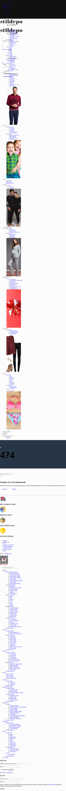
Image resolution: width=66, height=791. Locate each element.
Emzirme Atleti (12, 59)
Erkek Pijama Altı (13, 74)
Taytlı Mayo (12, 388)
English (7, 10)
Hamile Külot (12, 236)
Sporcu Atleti (8, 180)
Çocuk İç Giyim (9, 126)
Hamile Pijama (12, 231)
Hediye (5, 277)
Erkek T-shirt (12, 81)
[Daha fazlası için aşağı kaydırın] (0, 447)
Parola (2, 766)
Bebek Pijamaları (13, 136)
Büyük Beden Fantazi (14, 69)
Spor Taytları (8, 181)
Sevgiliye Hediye (13, 279)
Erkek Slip (12, 82)
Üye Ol (2, 788)
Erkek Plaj (12, 83)
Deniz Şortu (12, 382)
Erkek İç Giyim (9, 76)
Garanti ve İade (7, 547)
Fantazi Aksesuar (13, 65)
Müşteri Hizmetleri (8, 546)
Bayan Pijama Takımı (10, 30)
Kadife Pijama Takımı (14, 34)
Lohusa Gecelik (13, 58)
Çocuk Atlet (12, 128)
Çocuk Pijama (12, 131)
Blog (4, 550)
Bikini (11, 377)
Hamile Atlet (12, 62)
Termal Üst (12, 188)
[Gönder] (4, 569)
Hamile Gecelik (13, 42)
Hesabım (5, 6)
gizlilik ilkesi (52, 784)
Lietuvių (8, 11)
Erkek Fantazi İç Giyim (14, 84)
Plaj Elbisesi (12, 378)
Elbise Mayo (12, 383)
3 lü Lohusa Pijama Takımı (15, 232)
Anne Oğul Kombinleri (14, 331)
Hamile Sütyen (12, 237)
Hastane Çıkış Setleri (14, 138)
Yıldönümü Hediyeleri (14, 288)
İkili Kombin (8, 329)
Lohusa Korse (12, 61)
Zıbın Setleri (12, 139)
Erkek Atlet (12, 77)
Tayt (11, 602)
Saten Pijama (12, 37)
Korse (11, 600)
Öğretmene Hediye (13, 284)
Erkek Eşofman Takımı (14, 75)
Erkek (4, 72)
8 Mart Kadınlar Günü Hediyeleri (16, 280)
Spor (4, 179)
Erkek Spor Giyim (9, 183)
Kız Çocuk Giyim (13, 133)
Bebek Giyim (9, 134)
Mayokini (11, 379)
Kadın (4, 29)
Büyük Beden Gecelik (14, 41)
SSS (4, 543)
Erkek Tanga (12, 85)
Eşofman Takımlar (13, 31)
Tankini (11, 381)
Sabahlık (11, 44)
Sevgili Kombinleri (13, 330)
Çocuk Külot (12, 129)
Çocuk (5, 125)
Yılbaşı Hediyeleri (13, 287)
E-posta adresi (4, 778)
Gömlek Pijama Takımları (14, 36)
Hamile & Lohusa (7, 228)
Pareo (11, 380)
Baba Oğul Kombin (13, 333)
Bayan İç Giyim (9, 46)
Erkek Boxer (12, 78)
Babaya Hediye (12, 282)
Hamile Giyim (10, 606)
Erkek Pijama (9, 73)
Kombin (5, 328)
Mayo (11, 376)
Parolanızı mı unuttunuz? (6, 772)
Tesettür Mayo (9, 385)
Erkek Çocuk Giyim (13, 132)
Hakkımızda (6, 542)
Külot (11, 603)
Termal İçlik (8, 186)
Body (11, 48)
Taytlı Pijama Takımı (13, 32)
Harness (11, 66)
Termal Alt (12, 187)
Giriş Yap (11, 769)
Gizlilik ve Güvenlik (8, 545)
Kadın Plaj (8, 375)
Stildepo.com (7, 553)
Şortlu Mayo (12, 384)
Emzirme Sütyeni (13, 56)
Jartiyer (11, 50)
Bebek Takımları (13, 137)
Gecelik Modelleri (9, 39)
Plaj (4, 373)
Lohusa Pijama (12, 57)
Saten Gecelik (12, 45)
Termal (5, 184)
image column (10, 628)
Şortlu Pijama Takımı (14, 33)
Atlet (11, 47)
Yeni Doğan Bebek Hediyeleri (15, 286)
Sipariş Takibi (6, 4)
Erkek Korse (12, 79)
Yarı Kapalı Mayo (13, 387)
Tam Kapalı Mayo (13, 386)
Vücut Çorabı (12, 64)
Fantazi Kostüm (13, 67)
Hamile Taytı (12, 60)
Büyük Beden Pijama (14, 38)
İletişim (5, 540)
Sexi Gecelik (12, 68)
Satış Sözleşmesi (7, 549)
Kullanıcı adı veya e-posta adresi (8, 763)
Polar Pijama (12, 35)
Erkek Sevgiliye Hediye (14, 283)
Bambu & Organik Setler (14, 135)
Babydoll (11, 40)
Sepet (4, 7)
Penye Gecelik (12, 43)
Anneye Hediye (13, 281)
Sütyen (11, 605)
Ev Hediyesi (12, 285)
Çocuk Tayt (12, 130)
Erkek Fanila (12, 80)
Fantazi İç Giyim (9, 63)
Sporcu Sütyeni (9, 182)
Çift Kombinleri (13, 334)
